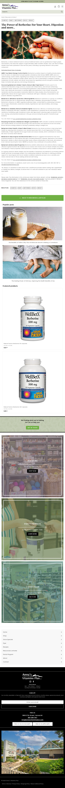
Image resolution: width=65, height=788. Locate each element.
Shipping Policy (25, 784)
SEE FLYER (32, 597)
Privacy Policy (16, 784)
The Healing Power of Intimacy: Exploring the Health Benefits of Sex (33, 281)
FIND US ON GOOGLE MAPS (22, 724)
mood (25, 20)
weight (31, 20)
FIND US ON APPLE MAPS (43, 724)
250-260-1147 (32, 718)
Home (2, 17)
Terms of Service (6, 784)
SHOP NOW (32, 471)
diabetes (4, 20)
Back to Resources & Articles (34, 198)
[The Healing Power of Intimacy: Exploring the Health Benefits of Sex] (32, 262)
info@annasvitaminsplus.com (32, 720)
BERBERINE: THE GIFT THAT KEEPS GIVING (32, 179)
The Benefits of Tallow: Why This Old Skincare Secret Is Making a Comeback (33, 242)
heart (11, 20)
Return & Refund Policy (37, 784)
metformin (18, 20)
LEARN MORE (32, 534)
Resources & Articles (10, 17)
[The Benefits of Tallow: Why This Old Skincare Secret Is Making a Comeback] (32, 223)
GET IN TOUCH (32, 428)
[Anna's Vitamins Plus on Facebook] (33, 681)
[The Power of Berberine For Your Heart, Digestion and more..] (32, 45)
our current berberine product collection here (27, 119)
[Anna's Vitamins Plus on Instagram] (30, 681)
